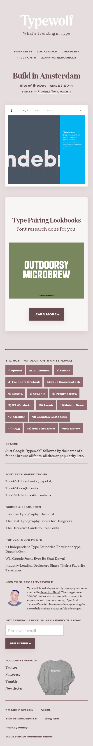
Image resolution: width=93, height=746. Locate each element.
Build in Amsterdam (46, 75)
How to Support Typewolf (29, 582)
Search (11, 444)
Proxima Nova (47, 91)
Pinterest (12, 674)
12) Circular (16, 417)
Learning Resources (58, 57)
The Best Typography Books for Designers (38, 520)
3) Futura (63, 370)
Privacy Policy (16, 727)
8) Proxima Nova (64, 393)
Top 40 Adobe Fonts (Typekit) (28, 480)
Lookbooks (47, 51)
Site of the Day (21, 718)
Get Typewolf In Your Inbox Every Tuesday (43, 620)
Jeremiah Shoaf (50, 592)
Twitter (11, 667)
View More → (71, 428)
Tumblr (11, 681)
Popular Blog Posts (23, 540)
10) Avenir (45, 405)
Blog (52, 718)
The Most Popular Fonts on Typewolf (39, 360)
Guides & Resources (23, 507)
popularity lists (71, 455)
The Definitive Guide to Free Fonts (32, 527)
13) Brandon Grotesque (49, 417)
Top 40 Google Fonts (21, 487)
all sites (49, 455)
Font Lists (23, 51)
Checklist (70, 51)
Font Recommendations (26, 474)
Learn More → (46, 314)
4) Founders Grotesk (24, 382)
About (46, 709)
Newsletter (14, 688)
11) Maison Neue (72, 405)
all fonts (35, 455)
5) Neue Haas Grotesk (63, 382)
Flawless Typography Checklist (29, 513)
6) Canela (15, 393)
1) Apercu (15, 370)
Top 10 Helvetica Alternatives (28, 494)
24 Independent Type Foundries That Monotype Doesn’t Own (43, 549)
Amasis (65, 91)
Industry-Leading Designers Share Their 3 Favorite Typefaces (45, 568)
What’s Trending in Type (46, 33)
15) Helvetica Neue (41, 428)
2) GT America (39, 370)
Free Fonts (26, 57)
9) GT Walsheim (19, 405)
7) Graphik (37, 393)
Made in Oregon (19, 709)
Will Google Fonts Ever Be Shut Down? (35, 558)
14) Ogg (14, 428)
